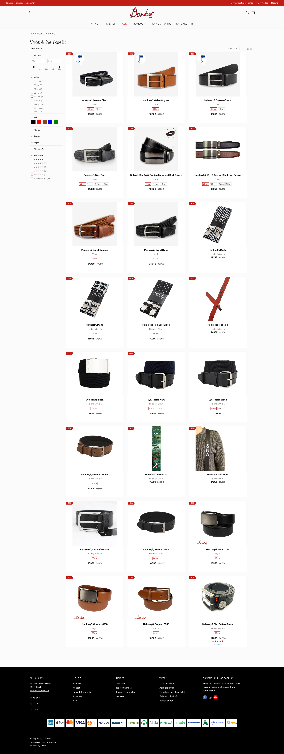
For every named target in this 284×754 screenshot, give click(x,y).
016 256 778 (36, 687)
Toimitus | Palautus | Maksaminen (20, 3)
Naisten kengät (123, 687)
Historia (274, 3)
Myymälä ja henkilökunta (242, 3)
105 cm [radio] (90, 109)
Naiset (95, 23)
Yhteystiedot (262, 3)
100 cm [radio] (97, 184)
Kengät (76, 687)
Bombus (138, 23)
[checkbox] (33, 122)
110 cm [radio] (98, 109)
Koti (32, 33)
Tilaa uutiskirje (160, 23)
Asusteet (77, 696)
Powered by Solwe (38, 745)
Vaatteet (77, 683)
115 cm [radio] (163, 184)
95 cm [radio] (89, 184)
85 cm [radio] (155, 259)
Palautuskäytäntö (168, 696)
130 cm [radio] (94, 334)
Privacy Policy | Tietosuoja (41, 738)
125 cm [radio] (159, 408)
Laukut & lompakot (82, 692)
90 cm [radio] (82, 184)
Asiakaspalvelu (167, 687)
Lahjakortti (184, 23)
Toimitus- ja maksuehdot (172, 692)
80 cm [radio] (155, 558)
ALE (124, 23)
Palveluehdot (166, 700)
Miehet (111, 23)
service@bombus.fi (39, 690)
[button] (247, 48)
